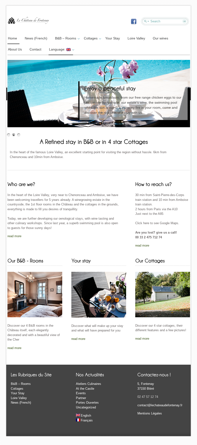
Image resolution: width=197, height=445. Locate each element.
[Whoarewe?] (21, 184)
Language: (57, 49)
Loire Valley (136, 38)
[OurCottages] (150, 260)
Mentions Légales (149, 413)
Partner (81, 398)
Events (81, 393)
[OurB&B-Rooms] (25, 260)
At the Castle (85, 388)
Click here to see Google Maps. (157, 223)
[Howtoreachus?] (153, 184)
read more (14, 236)
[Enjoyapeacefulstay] (110, 88)
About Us (15, 49)
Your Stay (112, 38)
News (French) (36, 38)
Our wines (160, 38)
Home (12, 38)
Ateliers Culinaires (88, 384)
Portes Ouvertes (87, 402)
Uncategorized (86, 407)
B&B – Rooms (65, 38)
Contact (35, 49)
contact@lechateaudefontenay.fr (159, 405)
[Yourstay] (81, 260)
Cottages (91, 38)
